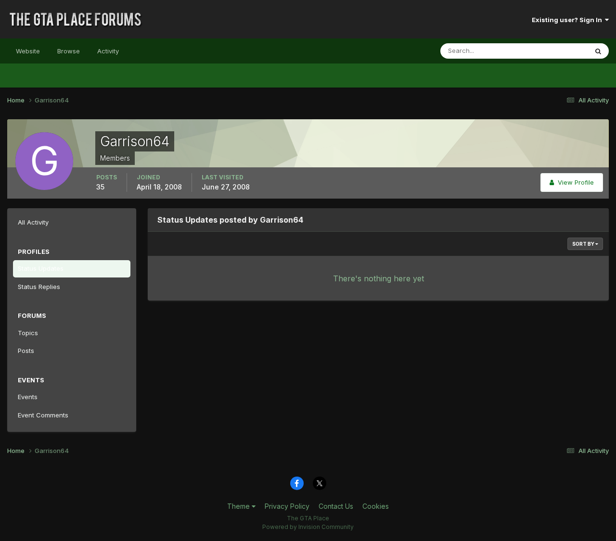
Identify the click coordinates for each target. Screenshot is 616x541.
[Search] (598, 51)
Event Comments (43, 415)
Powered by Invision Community (308, 526)
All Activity (33, 222)
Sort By (583, 244)
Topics (28, 333)
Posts (26, 350)
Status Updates (553, 50)
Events (28, 397)
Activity (108, 51)
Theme (239, 506)
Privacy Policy (287, 506)
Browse (68, 51)
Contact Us (336, 506)
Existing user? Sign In (568, 20)
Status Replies (39, 286)
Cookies (375, 506)
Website (28, 51)
